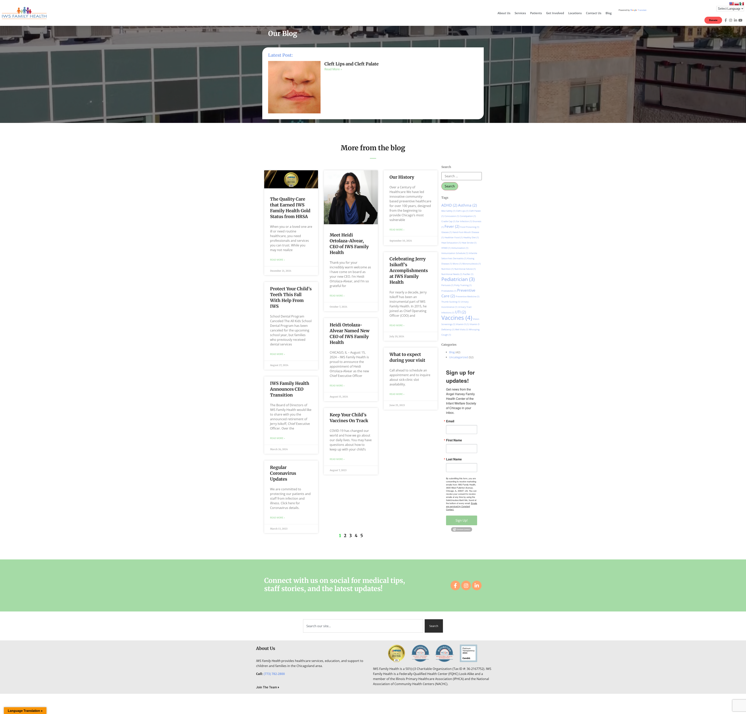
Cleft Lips (462, 211)
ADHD (449, 205)
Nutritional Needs (451, 274)
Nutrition (447, 269)
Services (520, 13)
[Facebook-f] (726, 20)
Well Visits (461, 329)
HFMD (446, 248)
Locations (575, 13)
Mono (457, 263)
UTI (460, 312)
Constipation (468, 216)
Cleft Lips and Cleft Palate (351, 64)
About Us (504, 13)
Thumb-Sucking (450, 301)
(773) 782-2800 (274, 674)
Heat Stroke (469, 242)
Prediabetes (448, 291)
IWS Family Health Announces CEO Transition (289, 389)
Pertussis (447, 285)
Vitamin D (462, 324)
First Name (454, 440)
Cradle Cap (448, 221)
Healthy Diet (471, 237)
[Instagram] (730, 20)
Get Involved (555, 13)
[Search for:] (461, 176)
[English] (731, 4)
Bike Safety (448, 211)
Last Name (454, 459)
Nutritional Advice (465, 269)
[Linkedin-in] (735, 20)
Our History (402, 177)
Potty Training (462, 285)
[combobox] (363, 626)
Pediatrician (458, 279)
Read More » (333, 69)
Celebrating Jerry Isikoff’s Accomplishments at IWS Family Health (409, 270)
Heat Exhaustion (451, 242)
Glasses (446, 232)
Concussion (451, 216)
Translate (642, 10)
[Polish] (736, 4)
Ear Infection (464, 221)
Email (450, 421)
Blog (609, 13)
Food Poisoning (469, 227)
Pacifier (468, 274)
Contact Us (593, 13)
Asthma (467, 205)
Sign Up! (462, 520)
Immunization (459, 248)
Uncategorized (458, 357)
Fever (451, 226)
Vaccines (456, 318)
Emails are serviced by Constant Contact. (461, 506)
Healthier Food (453, 237)
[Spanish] (741, 4)
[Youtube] (740, 20)
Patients (536, 13)
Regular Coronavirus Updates (283, 473)
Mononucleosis (471, 263)
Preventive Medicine (467, 296)
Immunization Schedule (454, 253)
